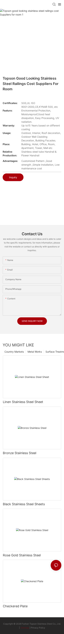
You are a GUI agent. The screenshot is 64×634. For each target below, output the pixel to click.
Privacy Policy (38, 627)
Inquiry (13, 177)
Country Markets (14, 351)
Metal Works (35, 351)
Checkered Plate (15, 606)
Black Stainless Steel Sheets (24, 504)
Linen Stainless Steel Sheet (23, 402)
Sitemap (24, 627)
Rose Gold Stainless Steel (22, 555)
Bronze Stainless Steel (19, 453)
